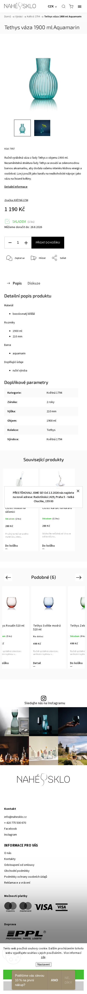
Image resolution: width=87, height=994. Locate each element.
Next (79, 577)
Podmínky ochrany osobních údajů (25, 877)
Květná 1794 (54, 393)
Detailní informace (15, 187)
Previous (9, 577)
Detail (76, 663)
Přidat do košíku (48, 242)
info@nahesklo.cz (15, 817)
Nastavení (43, 964)
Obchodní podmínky (17, 871)
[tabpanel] (20, 510)
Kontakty (10, 859)
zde (43, 957)
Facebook (10, 829)
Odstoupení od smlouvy (19, 865)
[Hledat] (63, 6)
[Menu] (79, 6)
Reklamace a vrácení (17, 883)
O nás (7, 853)
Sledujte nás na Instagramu (44, 703)
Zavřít (73, 269)
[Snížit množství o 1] (10, 242)
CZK (51, 6)
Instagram (10, 835)
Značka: (16, 200)
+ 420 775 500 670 (15, 823)
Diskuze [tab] (33, 283)
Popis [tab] (17, 283)
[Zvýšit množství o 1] (26, 242)
